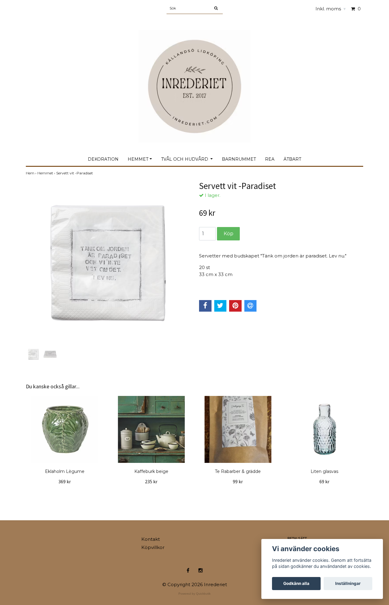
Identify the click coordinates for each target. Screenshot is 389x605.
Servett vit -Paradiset (75, 173)
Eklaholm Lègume (64, 471)
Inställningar (348, 583)
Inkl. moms (330, 9)
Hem (31, 173)
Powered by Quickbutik (194, 593)
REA (269, 159)
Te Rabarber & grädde (238, 471)
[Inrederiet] (194, 80)
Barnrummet (239, 159)
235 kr (151, 481)
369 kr (64, 481)
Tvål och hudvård (185, 159)
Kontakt (150, 539)
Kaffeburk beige (151, 471)
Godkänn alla (296, 583)
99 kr (238, 481)
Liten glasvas (324, 471)
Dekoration (103, 159)
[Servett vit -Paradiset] (108, 263)
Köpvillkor (152, 547)
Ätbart (292, 159)
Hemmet (138, 159)
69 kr (324, 481)
